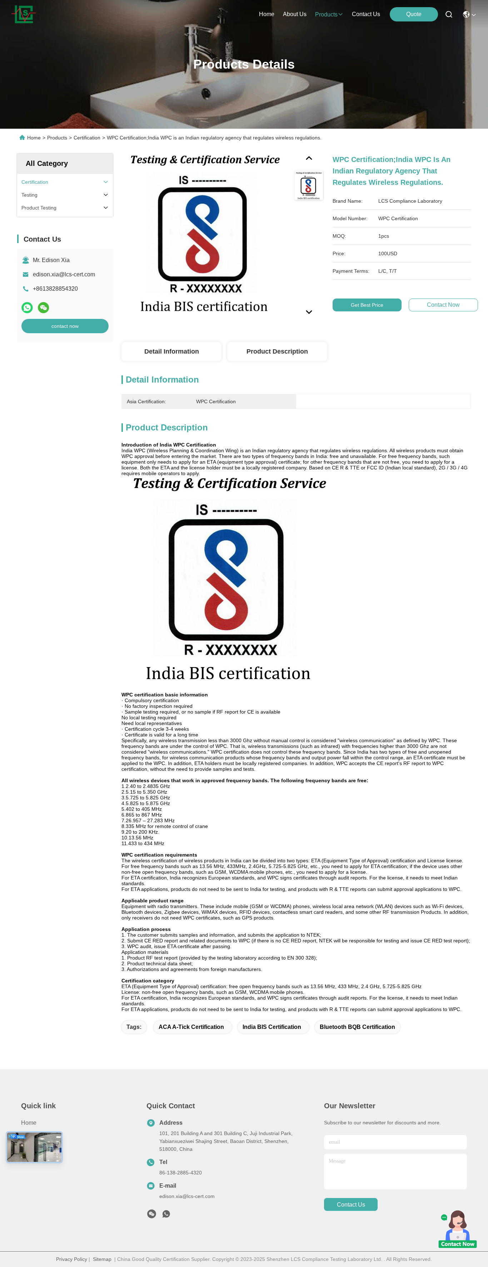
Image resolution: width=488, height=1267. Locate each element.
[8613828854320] (166, 1216)
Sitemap (102, 1259)
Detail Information (171, 351)
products (326, 14)
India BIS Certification (272, 1027)
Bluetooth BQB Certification (357, 1027)
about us (295, 14)
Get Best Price (367, 305)
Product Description (277, 351)
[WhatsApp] (27, 307)
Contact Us (35, 1161)
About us (33, 1148)
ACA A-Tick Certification (191, 1027)
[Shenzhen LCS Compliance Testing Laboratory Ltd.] (23, 14)
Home (266, 14)
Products (57, 137)
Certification (87, 137)
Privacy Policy (71, 1259)
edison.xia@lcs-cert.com (64, 274)
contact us (366, 14)
